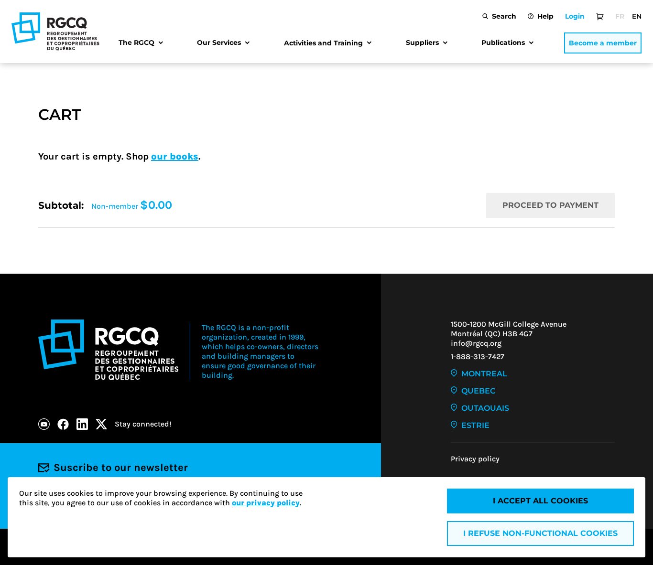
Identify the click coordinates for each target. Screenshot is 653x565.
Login (575, 16)
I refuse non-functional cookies (540, 533)
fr (619, 16)
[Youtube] (44, 424)
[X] (101, 424)
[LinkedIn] (82, 424)
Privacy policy (475, 458)
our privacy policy (266, 502)
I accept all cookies (540, 500)
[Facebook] (63, 424)
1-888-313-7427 (477, 356)
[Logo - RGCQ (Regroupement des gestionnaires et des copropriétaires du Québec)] (55, 31)
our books (174, 156)
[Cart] (600, 16)
